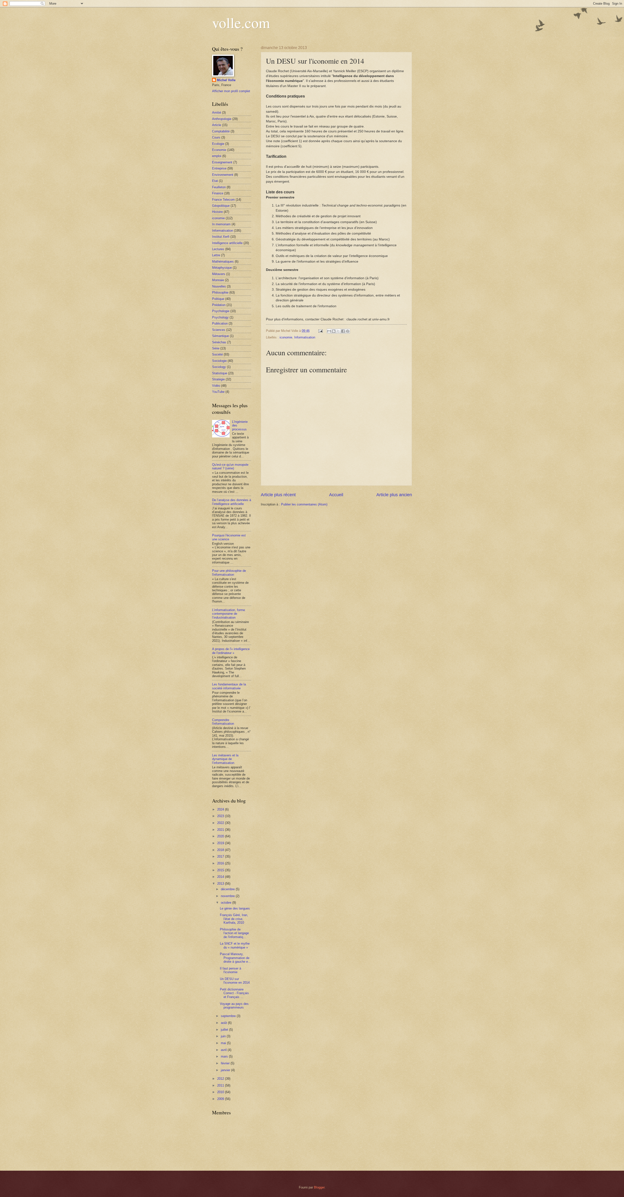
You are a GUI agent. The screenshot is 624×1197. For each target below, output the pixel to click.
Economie (219, 150)
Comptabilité (221, 131)
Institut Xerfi (220, 236)
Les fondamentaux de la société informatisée (229, 686)
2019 (221, 843)
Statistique (219, 373)
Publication (220, 323)
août (224, 1023)
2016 (221, 863)
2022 (221, 823)
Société (217, 354)
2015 (221, 870)
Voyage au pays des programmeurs (234, 1005)
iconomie (286, 337)
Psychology (220, 317)
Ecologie (218, 144)
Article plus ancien (394, 494)
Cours (216, 137)
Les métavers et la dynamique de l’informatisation (225, 759)
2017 (221, 856)
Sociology (219, 367)
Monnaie (218, 280)
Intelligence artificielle (227, 243)
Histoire (217, 212)
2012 (221, 1078)
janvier (226, 1070)
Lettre (216, 255)
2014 (221, 877)
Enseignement (222, 162)
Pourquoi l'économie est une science (229, 537)
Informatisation (304, 337)
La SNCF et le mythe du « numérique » (235, 945)
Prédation (218, 305)
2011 (221, 1085)
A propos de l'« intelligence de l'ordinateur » (231, 650)
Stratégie (218, 379)
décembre (228, 889)
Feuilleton (219, 187)
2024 (221, 809)
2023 (221, 816)
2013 (221, 883)
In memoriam (221, 224)
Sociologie (219, 361)
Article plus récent (278, 494)
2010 (221, 1092)
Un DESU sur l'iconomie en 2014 (235, 980)
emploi (216, 156)
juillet (225, 1029)
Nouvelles (219, 286)
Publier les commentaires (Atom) (304, 504)
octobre (226, 902)
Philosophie (220, 292)
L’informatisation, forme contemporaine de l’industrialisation (228, 613)
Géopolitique (221, 206)
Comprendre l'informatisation (223, 721)
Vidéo (216, 385)
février (226, 1063)
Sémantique (220, 336)
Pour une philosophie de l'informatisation (229, 572)
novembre (228, 896)
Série (215, 348)
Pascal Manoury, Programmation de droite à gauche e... (235, 957)
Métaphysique (222, 267)
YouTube (218, 392)
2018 (221, 850)
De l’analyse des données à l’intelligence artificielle (231, 501)
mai (224, 1043)
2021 (221, 829)
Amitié (216, 112)
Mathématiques (223, 261)
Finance (217, 193)
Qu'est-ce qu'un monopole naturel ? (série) (230, 466)
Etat (215, 181)
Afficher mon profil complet (231, 91)
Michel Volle (226, 80)
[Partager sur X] (338, 331)
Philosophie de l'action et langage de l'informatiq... (234, 933)
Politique (218, 299)
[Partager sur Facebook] (343, 331)
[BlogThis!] (333, 331)
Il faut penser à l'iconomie (230, 970)
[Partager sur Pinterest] (347, 331)
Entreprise (219, 168)
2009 (221, 1099)
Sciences (218, 330)
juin (224, 1036)
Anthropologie (221, 119)
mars (225, 1056)
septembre (229, 1016)
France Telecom (223, 199)
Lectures (218, 249)
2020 (221, 836)
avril (224, 1050)
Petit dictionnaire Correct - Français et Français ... (234, 993)
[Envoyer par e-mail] (329, 331)
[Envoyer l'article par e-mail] (320, 331)
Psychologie (220, 311)
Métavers (218, 274)
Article (216, 125)
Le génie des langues (235, 908)
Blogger (319, 1187)
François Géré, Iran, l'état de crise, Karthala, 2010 (234, 918)
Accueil (336, 494)
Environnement (222, 175)
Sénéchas (219, 342)
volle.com (241, 22)
